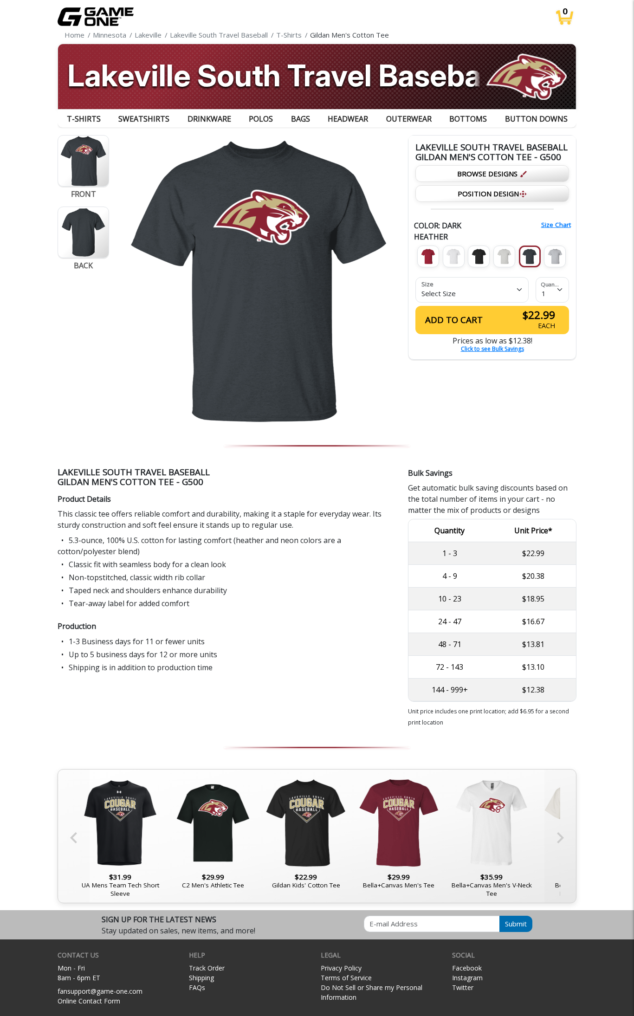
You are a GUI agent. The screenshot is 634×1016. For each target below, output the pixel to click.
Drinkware (209, 119)
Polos (261, 119)
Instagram (467, 977)
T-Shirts (84, 119)
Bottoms (468, 119)
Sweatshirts (143, 119)
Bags (300, 119)
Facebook (467, 968)
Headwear (348, 119)
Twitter (462, 987)
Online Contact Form (89, 1001)
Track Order (207, 968)
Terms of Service (346, 977)
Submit (516, 923)
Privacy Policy (341, 968)
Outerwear (409, 119)
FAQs (197, 987)
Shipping (201, 977)
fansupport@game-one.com (100, 991)
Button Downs (536, 119)
